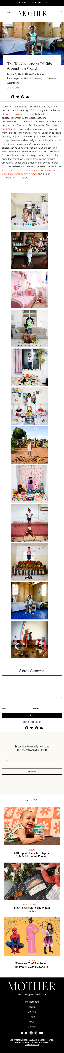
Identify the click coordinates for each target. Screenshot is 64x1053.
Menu (9, 12)
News (32, 850)
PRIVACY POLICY (32, 1045)
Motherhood (32, 1001)
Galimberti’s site (11, 178)
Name (5, 708)
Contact (32, 1026)
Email (36, 708)
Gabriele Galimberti (15, 114)
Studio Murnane (42, 1042)
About (32, 1021)
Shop (32, 1016)
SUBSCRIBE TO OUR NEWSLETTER (32, 3)
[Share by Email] (27, 97)
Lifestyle (32, 1011)
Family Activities (32, 904)
